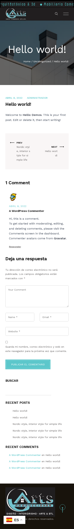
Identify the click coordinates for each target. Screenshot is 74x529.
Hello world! (20, 410)
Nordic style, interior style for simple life (37, 424)
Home (27, 61)
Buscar (11, 380)
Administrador (37, 97)
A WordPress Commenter (25, 455)
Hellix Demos (32, 115)
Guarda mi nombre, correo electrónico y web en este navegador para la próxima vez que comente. (36, 348)
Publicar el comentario (28, 364)
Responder (15, 246)
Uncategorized (42, 61)
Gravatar (60, 238)
